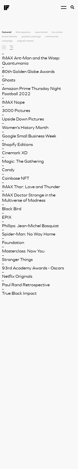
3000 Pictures (16, 110)
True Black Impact (19, 293)
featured (6, 32)
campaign (7, 41)
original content (25, 41)
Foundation (13, 242)
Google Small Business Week (29, 136)
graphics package (31, 36)
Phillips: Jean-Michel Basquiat (30, 225)
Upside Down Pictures (23, 119)
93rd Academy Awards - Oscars (33, 268)
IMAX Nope (13, 102)
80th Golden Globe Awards (28, 71)
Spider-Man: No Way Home (28, 234)
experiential (41, 32)
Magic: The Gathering (23, 161)
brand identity (9, 36)
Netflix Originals (17, 276)
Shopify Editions (17, 144)
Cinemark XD (14, 152)
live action (57, 32)
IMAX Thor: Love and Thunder (31, 186)
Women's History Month (25, 127)
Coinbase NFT (15, 178)
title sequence (23, 32)
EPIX (6, 217)
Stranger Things (17, 259)
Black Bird (11, 208)
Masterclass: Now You (23, 251)
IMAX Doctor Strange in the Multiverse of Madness (29, 198)
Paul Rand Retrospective (26, 284)
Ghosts (8, 80)
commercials (51, 36)
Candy (8, 169)
